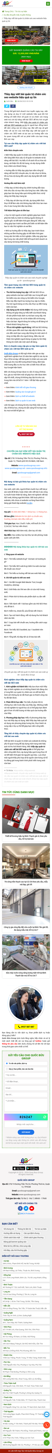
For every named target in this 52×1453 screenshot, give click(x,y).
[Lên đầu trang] (47, 1443)
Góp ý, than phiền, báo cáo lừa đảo (20, 1069)
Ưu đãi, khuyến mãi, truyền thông (17, 15)
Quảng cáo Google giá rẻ (25, 392)
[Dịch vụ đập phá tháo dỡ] (26, 75)
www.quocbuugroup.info (36, 468)
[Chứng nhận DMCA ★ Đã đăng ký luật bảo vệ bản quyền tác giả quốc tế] (26, 1213)
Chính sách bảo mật (12, 1237)
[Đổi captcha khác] (44, 1117)
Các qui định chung (31, 1233)
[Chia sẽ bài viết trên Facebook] (13, 106)
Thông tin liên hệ (24, 1229)
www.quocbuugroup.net (15, 468)
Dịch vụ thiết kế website (25, 396)
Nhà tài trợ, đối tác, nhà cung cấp (17, 1246)
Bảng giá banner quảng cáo (15, 1242)
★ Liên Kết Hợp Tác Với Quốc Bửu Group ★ (26, 1451)
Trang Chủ (8, 11)
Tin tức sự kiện (21, 11)
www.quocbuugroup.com (29, 465)
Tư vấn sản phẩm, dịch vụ (17, 1063)
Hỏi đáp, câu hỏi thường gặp (15, 1250)
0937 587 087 (27, 434)
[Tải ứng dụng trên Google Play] (32, 1168)
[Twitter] (26, 1208)
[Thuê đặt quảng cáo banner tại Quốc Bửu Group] (26, 55)
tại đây (29, 503)
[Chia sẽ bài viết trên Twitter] (6, 106)
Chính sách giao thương (33, 1237)
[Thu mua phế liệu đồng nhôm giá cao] (26, 35)
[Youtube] (31, 1208)
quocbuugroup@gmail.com (28, 473)
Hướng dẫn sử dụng (12, 1233)
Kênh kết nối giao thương (25, 387)
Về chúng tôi (9, 1229)
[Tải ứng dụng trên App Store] (19, 1168)
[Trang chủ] (7, 3)
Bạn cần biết (10, 1223)
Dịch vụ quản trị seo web (25, 401)
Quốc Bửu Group (11, 353)
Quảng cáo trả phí (26, 87)
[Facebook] (20, 1208)
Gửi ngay (26, 1132)
